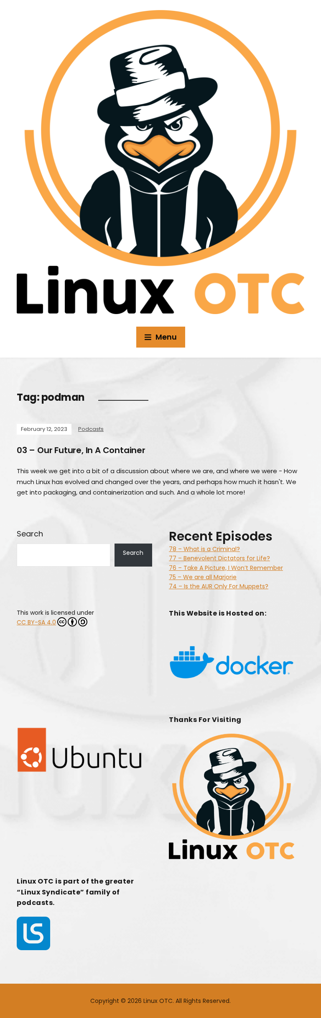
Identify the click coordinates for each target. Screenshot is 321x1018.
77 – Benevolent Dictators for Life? (219, 558)
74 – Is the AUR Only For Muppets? (218, 586)
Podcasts (91, 429)
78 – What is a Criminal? (204, 549)
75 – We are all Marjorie (203, 577)
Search (30, 533)
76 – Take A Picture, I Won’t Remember (226, 568)
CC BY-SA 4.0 (36, 622)
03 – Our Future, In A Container (81, 450)
